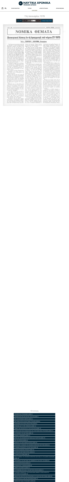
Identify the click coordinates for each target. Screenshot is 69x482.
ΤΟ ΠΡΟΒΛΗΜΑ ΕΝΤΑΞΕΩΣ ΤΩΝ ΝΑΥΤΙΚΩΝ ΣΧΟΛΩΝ (28, 470)
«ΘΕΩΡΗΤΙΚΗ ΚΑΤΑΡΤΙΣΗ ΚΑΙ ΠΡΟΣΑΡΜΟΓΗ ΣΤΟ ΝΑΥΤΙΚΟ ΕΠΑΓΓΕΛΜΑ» (33, 476)
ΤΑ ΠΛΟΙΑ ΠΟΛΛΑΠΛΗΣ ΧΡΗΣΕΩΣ (24, 449)
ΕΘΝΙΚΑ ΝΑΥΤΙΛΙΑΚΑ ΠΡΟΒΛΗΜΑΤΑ (24, 481)
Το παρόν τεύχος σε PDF (47, 20)
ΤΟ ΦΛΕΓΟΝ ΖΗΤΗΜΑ (21, 454)
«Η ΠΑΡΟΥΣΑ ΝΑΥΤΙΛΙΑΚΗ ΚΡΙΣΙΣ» (24, 452)
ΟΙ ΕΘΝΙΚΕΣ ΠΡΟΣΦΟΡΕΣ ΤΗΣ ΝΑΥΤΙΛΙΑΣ (26, 447)
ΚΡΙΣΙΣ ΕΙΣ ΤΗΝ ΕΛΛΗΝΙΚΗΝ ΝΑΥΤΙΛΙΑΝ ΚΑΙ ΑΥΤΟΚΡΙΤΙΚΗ (29, 437)
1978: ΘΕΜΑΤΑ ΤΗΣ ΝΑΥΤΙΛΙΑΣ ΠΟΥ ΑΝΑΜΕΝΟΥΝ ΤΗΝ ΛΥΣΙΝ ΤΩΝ (31, 460)
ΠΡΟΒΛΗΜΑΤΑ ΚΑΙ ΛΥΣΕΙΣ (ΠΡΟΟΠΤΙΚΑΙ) (25, 423)
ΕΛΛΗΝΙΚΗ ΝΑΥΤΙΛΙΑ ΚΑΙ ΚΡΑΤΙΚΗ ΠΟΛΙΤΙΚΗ (26, 416)
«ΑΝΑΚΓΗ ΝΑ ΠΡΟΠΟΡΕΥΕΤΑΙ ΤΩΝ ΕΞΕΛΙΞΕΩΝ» (27, 428)
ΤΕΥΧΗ (29, 8)
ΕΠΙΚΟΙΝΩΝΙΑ (60, 8)
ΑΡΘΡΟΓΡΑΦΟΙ (44, 8)
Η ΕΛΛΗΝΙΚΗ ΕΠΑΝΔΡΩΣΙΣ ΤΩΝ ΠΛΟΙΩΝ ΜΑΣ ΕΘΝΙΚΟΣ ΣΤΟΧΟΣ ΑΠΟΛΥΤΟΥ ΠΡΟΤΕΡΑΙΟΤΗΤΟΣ (31, 473)
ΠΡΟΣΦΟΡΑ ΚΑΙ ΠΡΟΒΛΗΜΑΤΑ (23, 414)
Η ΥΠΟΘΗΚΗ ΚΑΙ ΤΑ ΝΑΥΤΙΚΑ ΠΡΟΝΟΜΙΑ (26, 478)
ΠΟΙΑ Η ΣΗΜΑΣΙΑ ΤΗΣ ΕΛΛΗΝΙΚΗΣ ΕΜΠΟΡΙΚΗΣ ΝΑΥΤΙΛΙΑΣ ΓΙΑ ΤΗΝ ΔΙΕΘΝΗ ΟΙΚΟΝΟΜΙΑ (34, 457)
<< (25, 20)
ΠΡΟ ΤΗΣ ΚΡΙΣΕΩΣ (21, 440)
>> (38, 20)
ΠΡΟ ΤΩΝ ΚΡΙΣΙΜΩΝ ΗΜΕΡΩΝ (23, 419)
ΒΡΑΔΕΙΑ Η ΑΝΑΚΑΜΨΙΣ (22, 435)
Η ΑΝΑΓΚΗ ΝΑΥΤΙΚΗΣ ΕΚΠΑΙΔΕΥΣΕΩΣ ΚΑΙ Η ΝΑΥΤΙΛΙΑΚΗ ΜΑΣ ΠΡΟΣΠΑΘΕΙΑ (33, 430)
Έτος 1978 (19, 20)
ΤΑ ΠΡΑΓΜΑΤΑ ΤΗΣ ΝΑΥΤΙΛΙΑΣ (23, 433)
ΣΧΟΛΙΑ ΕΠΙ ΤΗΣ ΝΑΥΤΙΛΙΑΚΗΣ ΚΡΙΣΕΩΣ (25, 442)
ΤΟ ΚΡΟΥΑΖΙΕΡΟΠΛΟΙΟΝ (22, 463)
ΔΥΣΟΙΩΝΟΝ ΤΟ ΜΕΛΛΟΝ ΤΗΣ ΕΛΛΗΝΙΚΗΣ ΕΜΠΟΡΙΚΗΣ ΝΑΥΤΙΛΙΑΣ (32, 445)
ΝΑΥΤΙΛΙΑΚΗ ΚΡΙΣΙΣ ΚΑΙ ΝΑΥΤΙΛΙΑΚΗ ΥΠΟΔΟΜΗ (27, 421)
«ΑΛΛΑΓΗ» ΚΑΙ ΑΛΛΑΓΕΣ (22, 467)
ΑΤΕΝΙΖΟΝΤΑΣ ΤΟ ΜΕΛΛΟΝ (23, 465)
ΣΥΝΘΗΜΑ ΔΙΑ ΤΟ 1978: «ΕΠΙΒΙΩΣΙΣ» (25, 426)
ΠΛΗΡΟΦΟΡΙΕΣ (15, 8)
